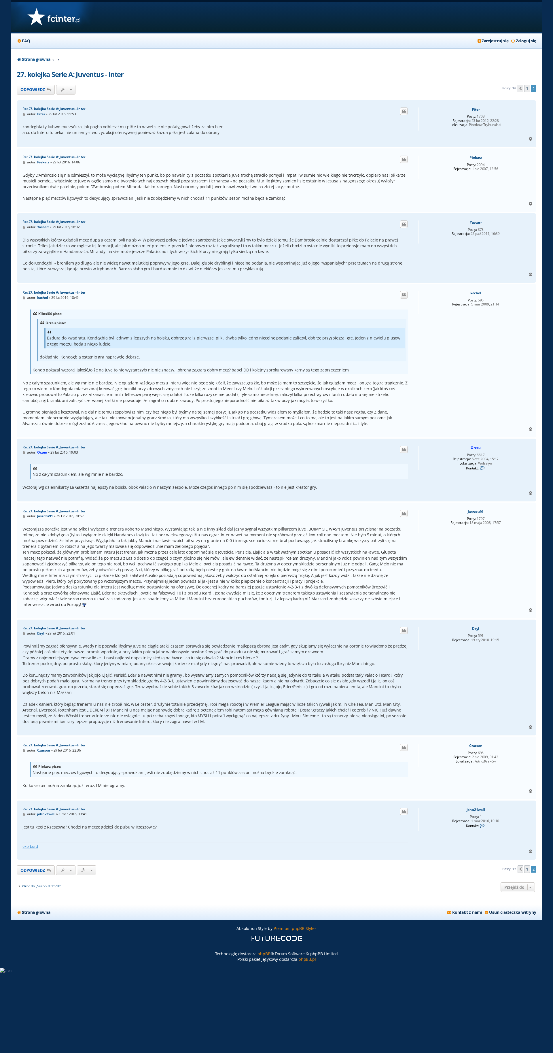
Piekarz (475, 158)
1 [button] (527, 88)
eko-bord (30, 846)
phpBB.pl (307, 959)
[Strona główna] (53, 17)
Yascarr (476, 222)
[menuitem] (23, 41)
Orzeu (476, 447)
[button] (520, 88)
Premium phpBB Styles (295, 928)
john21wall (476, 810)
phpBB (263, 953)
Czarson (475, 746)
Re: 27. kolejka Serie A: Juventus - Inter (53, 109)
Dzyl (475, 629)
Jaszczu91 (476, 512)
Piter (476, 109)
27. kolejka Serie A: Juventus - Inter (70, 74)
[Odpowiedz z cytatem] (404, 111)
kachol (475, 293)
